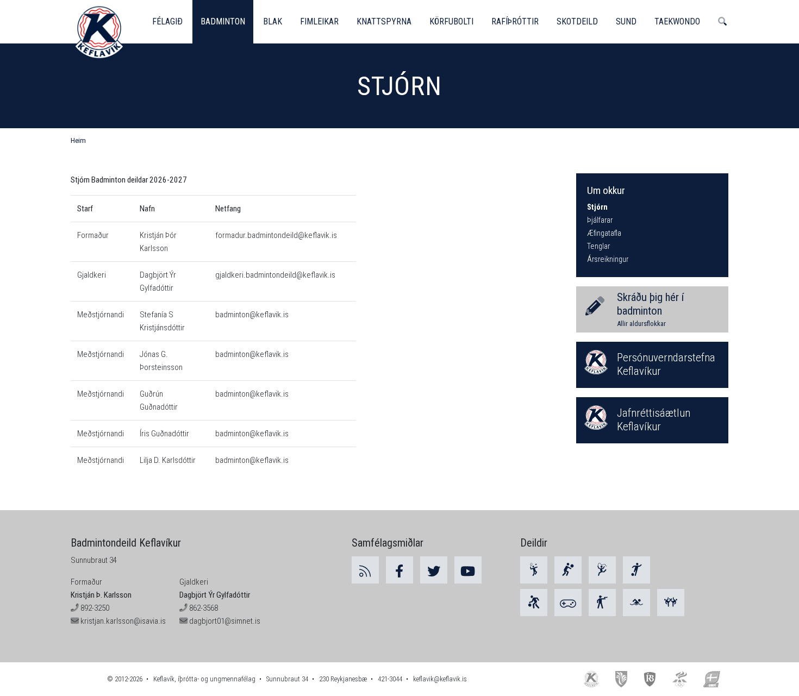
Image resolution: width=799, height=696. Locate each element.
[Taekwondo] (670, 602)
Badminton (223, 21)
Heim (78, 140)
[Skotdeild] (602, 602)
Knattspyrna (384, 21)
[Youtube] (468, 570)
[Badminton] (533, 570)
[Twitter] (433, 570)
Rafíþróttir (515, 21)
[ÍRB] (650, 679)
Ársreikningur (607, 259)
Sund (626, 21)
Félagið (167, 21)
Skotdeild (577, 21)
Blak (272, 21)
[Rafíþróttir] (568, 602)
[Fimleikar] (602, 570)
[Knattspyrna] (636, 570)
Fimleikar (319, 21)
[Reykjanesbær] (621, 679)
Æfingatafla (604, 233)
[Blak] (568, 570)
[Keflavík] (591, 679)
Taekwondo (677, 21)
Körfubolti (451, 21)
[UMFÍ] (711, 679)
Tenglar (598, 246)
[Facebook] (399, 570)
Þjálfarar (600, 220)
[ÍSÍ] (679, 679)
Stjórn (597, 207)
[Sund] (636, 602)
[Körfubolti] (533, 602)
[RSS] (365, 570)
